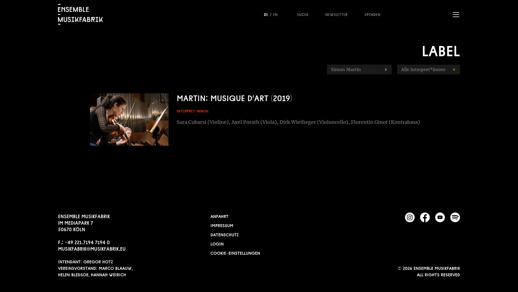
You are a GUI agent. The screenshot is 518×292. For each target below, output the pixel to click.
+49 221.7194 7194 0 (87, 241)
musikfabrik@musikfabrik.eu (92, 248)
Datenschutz (224, 234)
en (275, 14)
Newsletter (336, 14)
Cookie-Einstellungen (235, 252)
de (266, 14)
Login (217, 243)
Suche (303, 14)
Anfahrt (219, 216)
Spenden (372, 14)
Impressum (221, 225)
